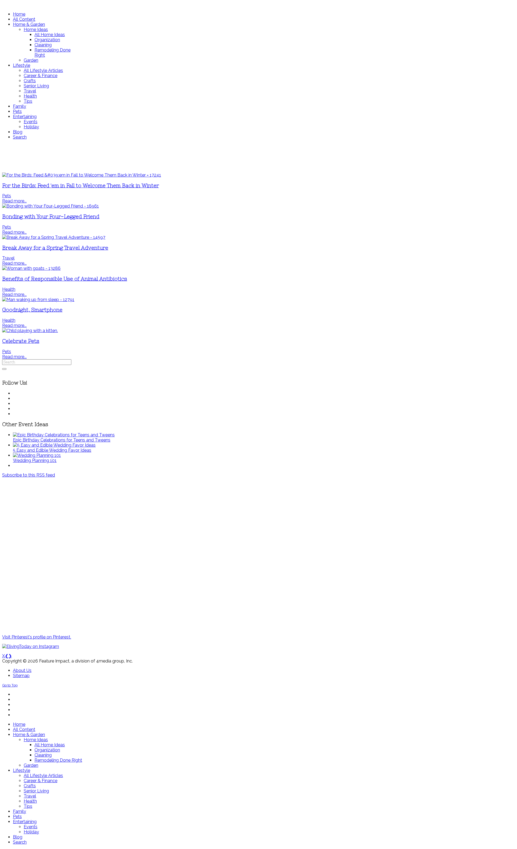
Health (8, 289)
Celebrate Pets (20, 341)
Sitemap (21, 675)
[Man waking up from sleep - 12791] (38, 299)
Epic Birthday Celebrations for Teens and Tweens (61, 440)
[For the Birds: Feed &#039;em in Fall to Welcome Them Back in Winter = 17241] (81, 175)
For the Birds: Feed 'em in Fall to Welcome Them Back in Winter (80, 185)
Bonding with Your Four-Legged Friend (50, 216)
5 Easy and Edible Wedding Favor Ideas (52, 450)
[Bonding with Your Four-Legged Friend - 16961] (50, 206)
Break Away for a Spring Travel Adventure (55, 248)
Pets (6, 195)
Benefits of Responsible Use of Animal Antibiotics (64, 279)
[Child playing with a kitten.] (30, 330)
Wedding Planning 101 (35, 460)
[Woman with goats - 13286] (31, 268)
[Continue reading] (64, 434)
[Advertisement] (159, 156)
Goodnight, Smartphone (32, 310)
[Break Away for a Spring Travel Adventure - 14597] (53, 237)
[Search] (4, 369)
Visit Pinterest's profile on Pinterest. (36, 637)
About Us (22, 670)
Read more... (14, 200)
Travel (8, 258)
